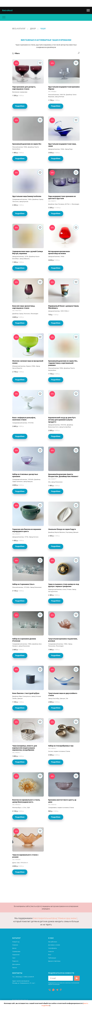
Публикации (52, 958)
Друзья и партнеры (54, 961)
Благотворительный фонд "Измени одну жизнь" (55, 918)
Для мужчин (16, 964)
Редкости (15, 961)
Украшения (15, 954)
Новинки (15, 945)
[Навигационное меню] (88, 10)
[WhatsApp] (53, 989)
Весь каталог (18, 29)
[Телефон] (49, 989)
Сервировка (16, 951)
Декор (33, 29)
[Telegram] (57, 989)
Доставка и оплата (54, 945)
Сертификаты (52, 948)
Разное (14, 967)
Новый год (15, 941)
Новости (51, 951)
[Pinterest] (60, 989)
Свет (13, 958)
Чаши (43, 29)
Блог (49, 954)
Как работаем (52, 941)
